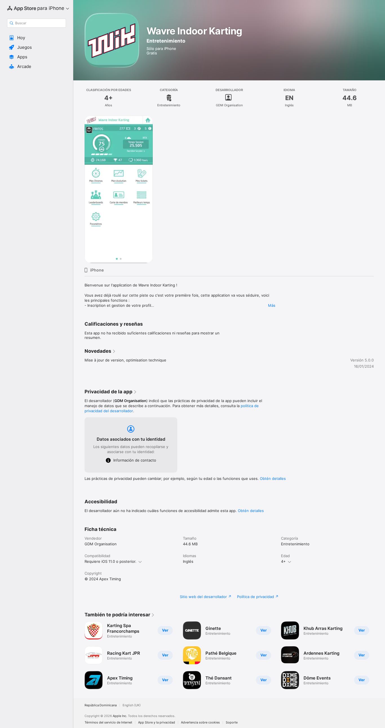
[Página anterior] (79, 655)
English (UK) (132, 705)
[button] (36, 38)
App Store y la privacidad (156, 722)
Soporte (232, 722)
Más (271, 305)
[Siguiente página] (379, 655)
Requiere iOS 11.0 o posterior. (110, 561)
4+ (283, 561)
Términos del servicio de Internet (108, 722)
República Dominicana (101, 705)
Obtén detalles (273, 478)
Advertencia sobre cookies (200, 722)
